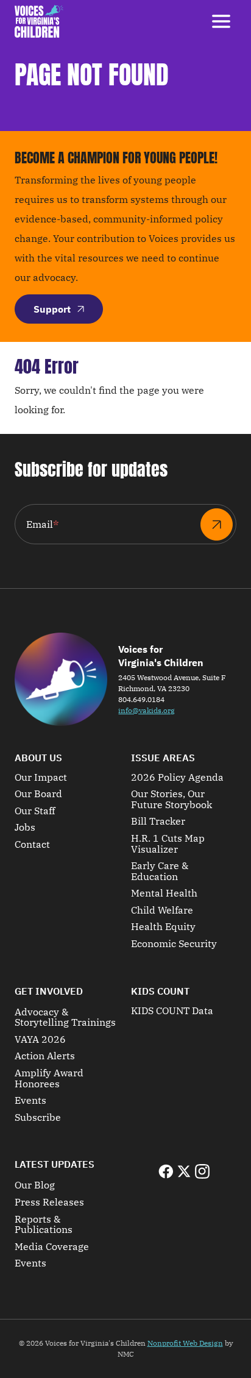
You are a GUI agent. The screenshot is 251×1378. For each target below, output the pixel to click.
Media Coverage (52, 1246)
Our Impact (41, 777)
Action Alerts (45, 1056)
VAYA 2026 (40, 1039)
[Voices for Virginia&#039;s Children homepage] (39, 21)
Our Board (38, 794)
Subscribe (38, 1117)
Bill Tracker (158, 821)
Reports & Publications (43, 1224)
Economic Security (174, 944)
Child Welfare (162, 910)
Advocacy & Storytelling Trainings (65, 1017)
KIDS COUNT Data (172, 1011)
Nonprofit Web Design (185, 1343)
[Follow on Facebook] (165, 1171)
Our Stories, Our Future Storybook (171, 799)
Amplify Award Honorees (49, 1078)
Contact (32, 844)
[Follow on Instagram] (202, 1171)
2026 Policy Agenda (177, 777)
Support (52, 309)
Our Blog (35, 1185)
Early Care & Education (159, 871)
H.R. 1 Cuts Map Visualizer (168, 843)
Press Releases (49, 1202)
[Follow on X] (184, 1171)
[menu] (221, 21)
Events (30, 1100)
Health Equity (163, 927)
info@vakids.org (146, 710)
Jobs (25, 827)
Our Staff (35, 811)
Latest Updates (54, 1164)
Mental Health (164, 893)
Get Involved (49, 991)
